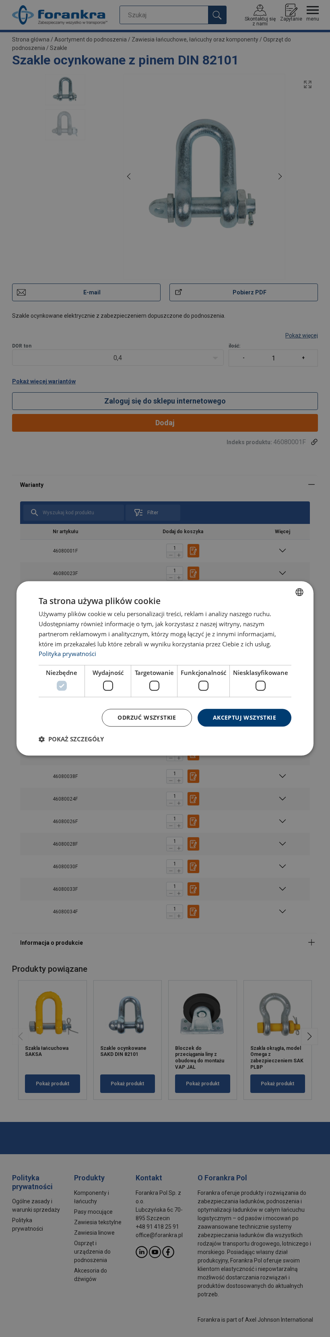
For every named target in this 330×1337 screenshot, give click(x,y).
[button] (71, 739)
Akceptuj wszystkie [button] (244, 717)
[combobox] (299, 592)
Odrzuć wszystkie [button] (147, 717)
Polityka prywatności (67, 654)
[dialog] (165, 668)
